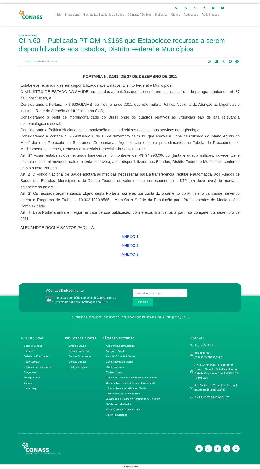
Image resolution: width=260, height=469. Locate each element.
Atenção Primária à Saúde (120, 356)
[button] (209, 61)
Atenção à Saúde (115, 351)
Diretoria (28, 351)
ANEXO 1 (130, 236)
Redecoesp (30, 388)
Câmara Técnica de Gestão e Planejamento (130, 382)
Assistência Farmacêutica (120, 345)
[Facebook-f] (204, 8)
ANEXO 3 (130, 254)
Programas (30, 372)
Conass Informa (28, 35)
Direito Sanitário (115, 367)
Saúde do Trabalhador (118, 404)
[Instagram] (195, 8)
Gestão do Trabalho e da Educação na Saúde (131, 377)
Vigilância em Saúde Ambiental (123, 409)
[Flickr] (213, 8)
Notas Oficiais (31, 361)
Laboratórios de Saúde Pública (123, 393)
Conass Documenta (80, 356)
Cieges (28, 382)
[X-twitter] (185, 8)
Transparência (32, 377)
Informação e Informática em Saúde (126, 388)
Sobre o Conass (33, 345)
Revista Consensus (79, 351)
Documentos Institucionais (38, 367)
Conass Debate (77, 361)
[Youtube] (222, 8)
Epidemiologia (114, 372)
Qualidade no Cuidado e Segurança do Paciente (133, 398)
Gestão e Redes (78, 367)
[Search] (176, 8)
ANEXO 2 (130, 245)
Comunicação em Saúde (120, 361)
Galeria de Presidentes (37, 356)
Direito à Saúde (77, 345)
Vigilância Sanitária (116, 414)
